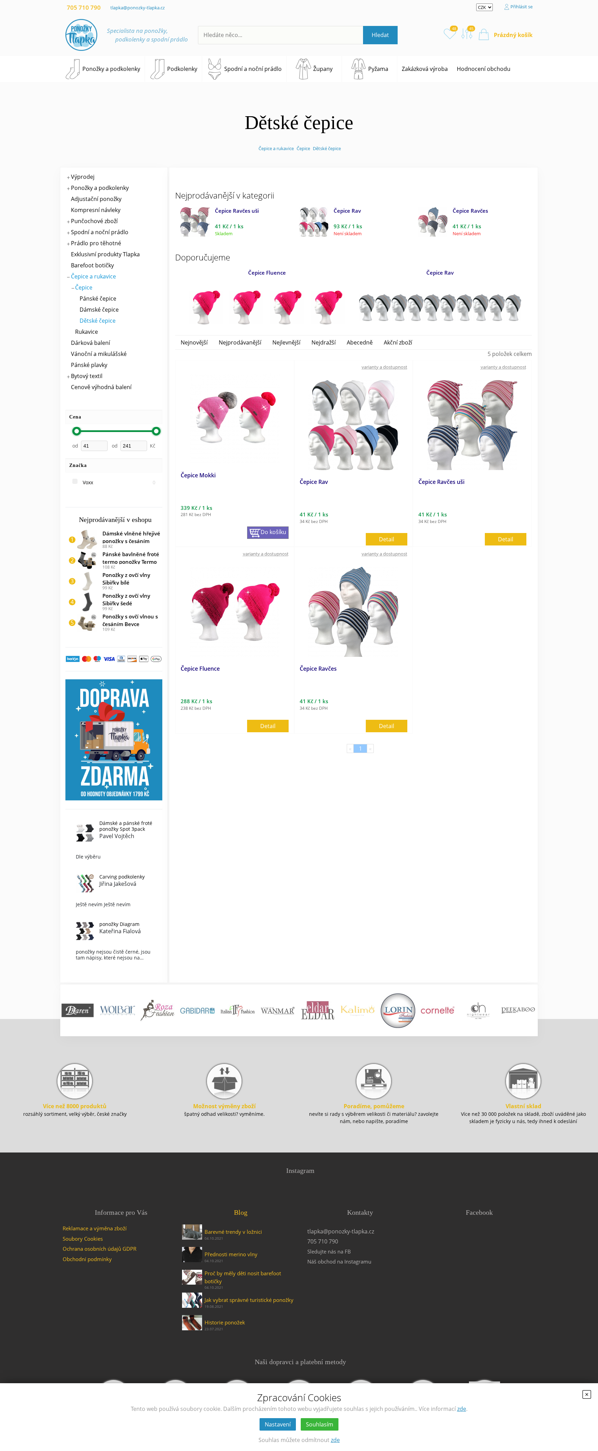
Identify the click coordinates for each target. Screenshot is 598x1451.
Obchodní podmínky (87, 1259)
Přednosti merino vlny (231, 1254)
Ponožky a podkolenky (111, 69)
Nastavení (278, 1424)
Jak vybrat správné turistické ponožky (249, 1299)
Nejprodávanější (240, 342)
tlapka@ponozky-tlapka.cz (137, 7)
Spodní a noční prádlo (253, 69)
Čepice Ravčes (470, 210)
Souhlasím (319, 1424)
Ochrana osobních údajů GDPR (99, 1248)
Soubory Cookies (83, 1238)
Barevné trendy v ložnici (233, 1231)
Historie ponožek (225, 1322)
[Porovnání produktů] (467, 33)
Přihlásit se (521, 6)
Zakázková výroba (425, 69)
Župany (323, 69)
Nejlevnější (286, 342)
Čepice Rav (347, 210)
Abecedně (360, 342)
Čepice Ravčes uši (237, 210)
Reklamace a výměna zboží (95, 1228)
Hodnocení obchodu (483, 69)
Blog (240, 1212)
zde (461, 1409)
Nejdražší (323, 342)
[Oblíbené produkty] (449, 33)
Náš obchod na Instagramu (339, 1261)
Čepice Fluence (267, 272)
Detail (386, 539)
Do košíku (273, 532)
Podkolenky (182, 69)
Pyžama (378, 69)
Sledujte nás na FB (329, 1251)
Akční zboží (398, 342)
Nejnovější (194, 342)
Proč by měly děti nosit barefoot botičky (243, 1277)
